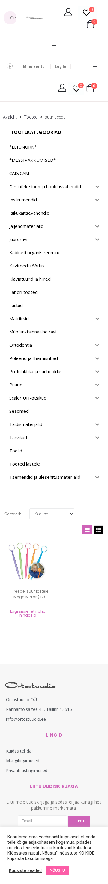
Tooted (31, 117)
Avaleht (10, 117)
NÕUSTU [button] (57, 870)
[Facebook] (10, 66)
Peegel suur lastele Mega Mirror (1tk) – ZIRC (31, 597)
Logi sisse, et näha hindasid (28, 613)
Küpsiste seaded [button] (25, 870)
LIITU (79, 821)
